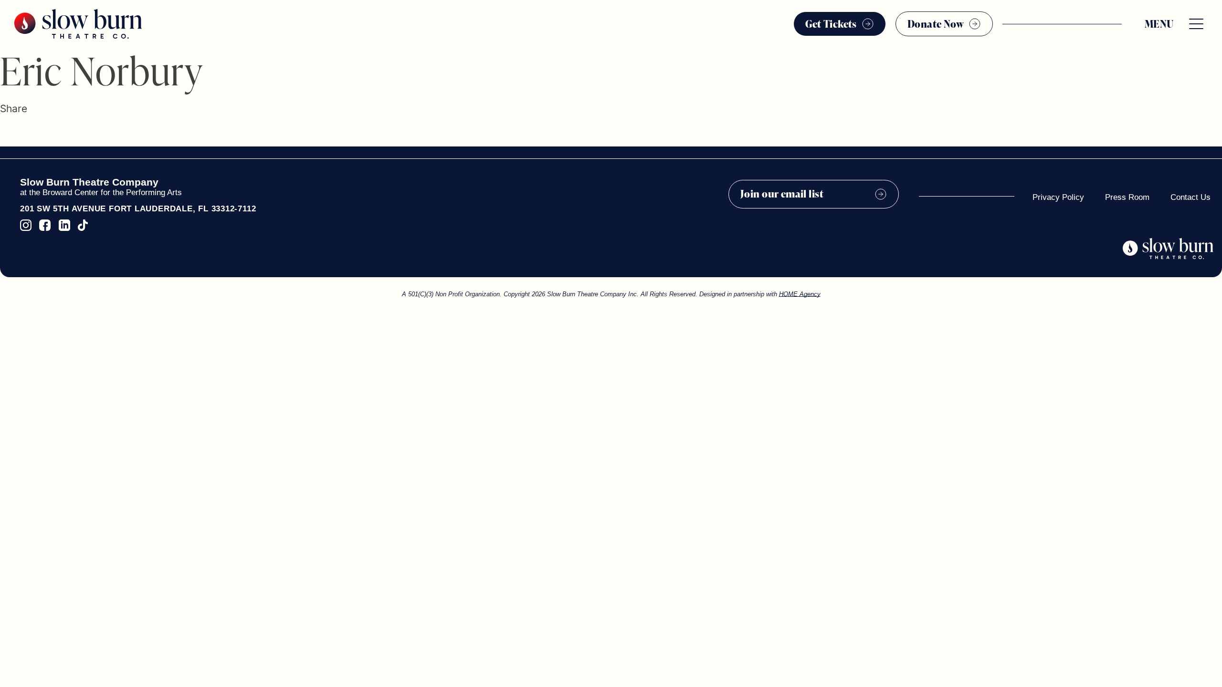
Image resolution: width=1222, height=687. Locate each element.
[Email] (49, 132)
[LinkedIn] (33, 132)
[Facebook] (4, 132)
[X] (17, 132)
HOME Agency (800, 294)
